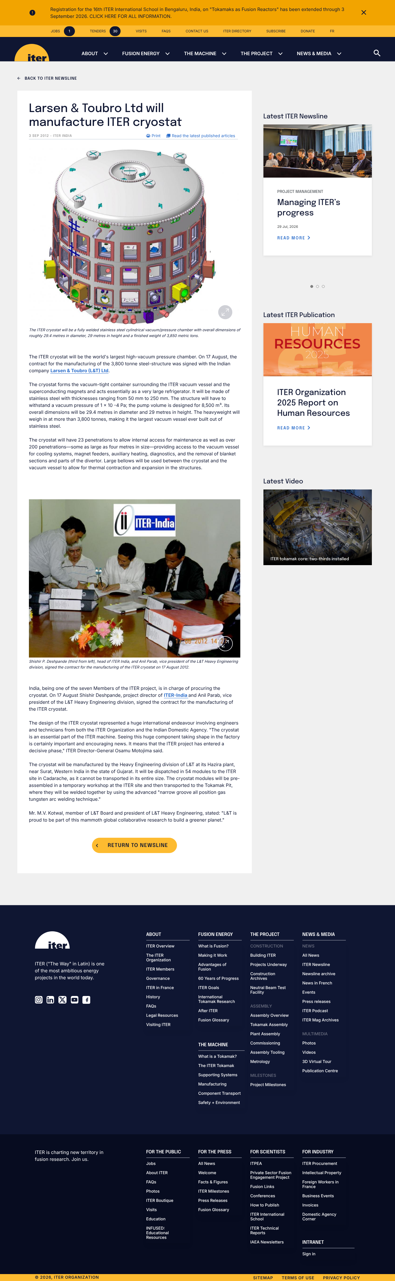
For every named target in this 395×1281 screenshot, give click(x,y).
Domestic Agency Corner (319, 1217)
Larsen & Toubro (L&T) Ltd (79, 370)
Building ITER (263, 955)
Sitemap (263, 1278)
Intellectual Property (322, 1173)
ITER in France (160, 988)
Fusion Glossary (213, 1020)
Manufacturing (212, 1084)
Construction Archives (263, 976)
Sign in (308, 1254)
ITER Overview (160, 946)
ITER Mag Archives (320, 1020)
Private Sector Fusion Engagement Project (270, 1175)
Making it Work (212, 955)
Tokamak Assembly (269, 1025)
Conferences (262, 1196)
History (153, 997)
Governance (158, 978)
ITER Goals (208, 988)
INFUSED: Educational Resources (157, 1233)
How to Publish (264, 1205)
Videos (309, 1052)
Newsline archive (318, 974)
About (90, 53)
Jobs (151, 1163)
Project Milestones (268, 1085)
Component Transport (219, 1093)
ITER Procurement (319, 1163)
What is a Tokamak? (217, 1056)
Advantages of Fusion (212, 967)
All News (310, 955)
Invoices (310, 1205)
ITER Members (160, 969)
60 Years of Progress (218, 978)
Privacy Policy (341, 1278)
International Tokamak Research (216, 999)
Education (156, 1219)
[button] (384, 49)
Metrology (260, 1062)
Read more (292, 238)
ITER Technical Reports (264, 1230)
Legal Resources (162, 1015)
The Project (257, 53)
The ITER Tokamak (216, 1066)
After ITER (208, 1011)
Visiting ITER (158, 1025)
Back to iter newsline (50, 79)
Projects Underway (268, 964)
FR (332, 31)
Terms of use (298, 1278)
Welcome (207, 1173)
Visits (151, 1210)
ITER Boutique (159, 1200)
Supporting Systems (217, 1075)
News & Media (314, 53)
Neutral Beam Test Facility (268, 990)
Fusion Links (262, 1187)
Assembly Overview (269, 1015)
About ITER (157, 1173)
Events (308, 992)
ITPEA (256, 1163)
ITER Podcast (315, 1011)
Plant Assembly (265, 1034)
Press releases (316, 1001)
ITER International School (267, 1217)
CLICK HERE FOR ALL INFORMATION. (131, 16)
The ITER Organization (158, 957)
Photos (309, 1043)
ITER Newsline (316, 964)
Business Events (318, 1196)
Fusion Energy (141, 53)
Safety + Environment (219, 1103)
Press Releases (213, 1200)
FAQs (151, 1006)
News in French (317, 983)
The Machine (200, 53)
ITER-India (176, 695)
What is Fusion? (213, 946)
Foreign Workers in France (320, 1184)
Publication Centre (320, 1071)
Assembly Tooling (267, 1052)
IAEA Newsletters (267, 1242)
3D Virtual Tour (316, 1062)
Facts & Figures (213, 1182)
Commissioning (265, 1043)
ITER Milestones (213, 1191)
